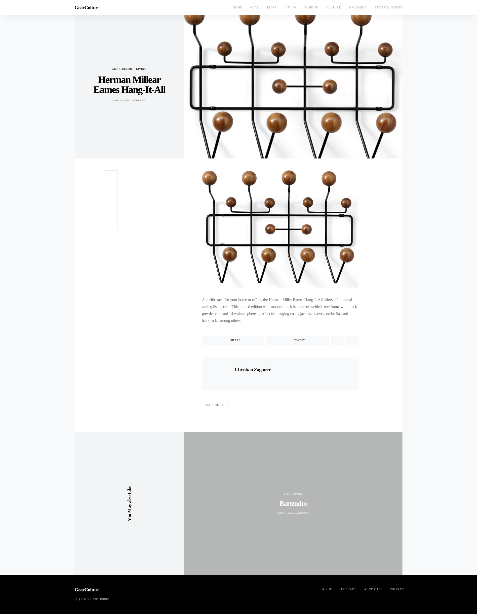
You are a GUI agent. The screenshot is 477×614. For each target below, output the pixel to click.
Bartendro (293, 503)
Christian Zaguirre (129, 100)
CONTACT (348, 589)
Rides (272, 7)
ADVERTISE (373, 589)
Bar (286, 494)
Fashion (311, 7)
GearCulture (87, 7)
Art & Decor (122, 69)
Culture (333, 7)
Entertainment (388, 7)
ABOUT (327, 589)
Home (237, 7)
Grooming (358, 7)
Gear (254, 7)
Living (290, 7)
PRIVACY (397, 589)
